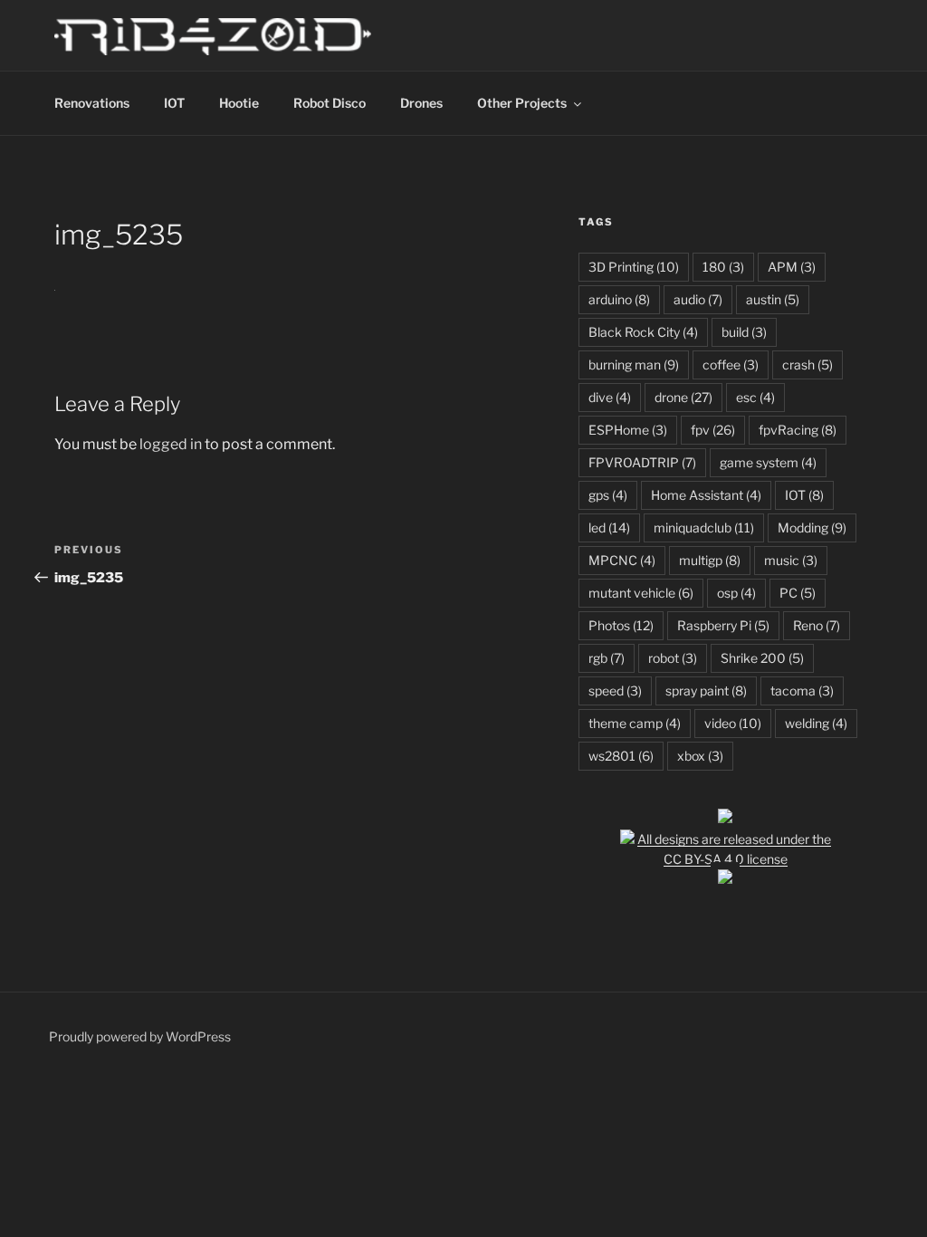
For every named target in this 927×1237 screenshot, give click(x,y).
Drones (421, 102)
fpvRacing (797, 429)
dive (609, 397)
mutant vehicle (640, 592)
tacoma (802, 690)
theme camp (634, 723)
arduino (619, 299)
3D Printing (633, 266)
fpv (713, 429)
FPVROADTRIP (642, 462)
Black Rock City (643, 332)
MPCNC (621, 560)
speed (615, 690)
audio (698, 299)
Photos (621, 625)
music (790, 560)
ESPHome (627, 429)
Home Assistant (706, 495)
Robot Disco (329, 102)
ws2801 (621, 755)
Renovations (91, 102)
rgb (606, 658)
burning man (633, 364)
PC (797, 592)
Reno (816, 625)
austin (772, 299)
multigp (710, 560)
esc (755, 397)
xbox (700, 755)
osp (736, 592)
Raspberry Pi (723, 625)
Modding (812, 527)
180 (723, 266)
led (609, 527)
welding (816, 723)
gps (607, 495)
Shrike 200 (762, 658)
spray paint (706, 690)
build (744, 332)
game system (768, 462)
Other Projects (522, 102)
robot (672, 658)
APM (792, 266)
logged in (170, 444)
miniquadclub (704, 527)
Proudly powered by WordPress (140, 1036)
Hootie (239, 102)
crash (807, 364)
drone (683, 397)
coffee (730, 364)
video (732, 723)
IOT (174, 102)
